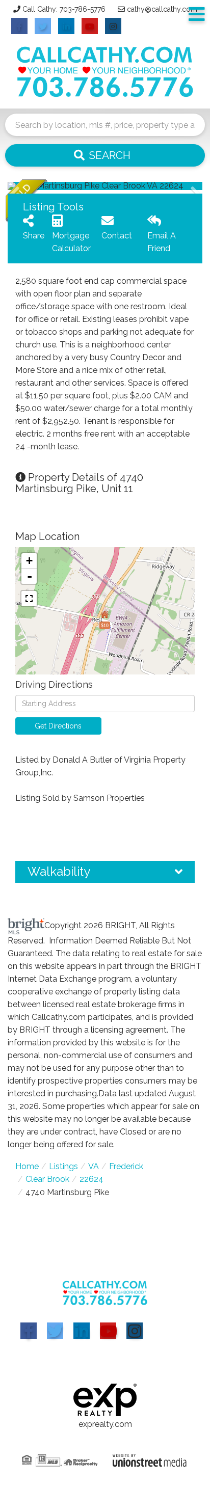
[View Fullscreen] (29, 598)
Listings (63, 1166)
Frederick (126, 1166)
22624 (91, 1179)
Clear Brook (47, 1179)
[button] (105, 155)
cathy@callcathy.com (162, 9)
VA (93, 1166)
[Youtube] (108, 1330)
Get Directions (58, 726)
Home (27, 1166)
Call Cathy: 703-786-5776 (64, 9)
